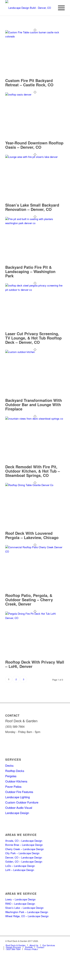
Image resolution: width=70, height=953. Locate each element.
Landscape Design (17, 813)
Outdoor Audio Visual (18, 807)
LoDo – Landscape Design (20, 866)
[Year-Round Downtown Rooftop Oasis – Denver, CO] (35, 94)
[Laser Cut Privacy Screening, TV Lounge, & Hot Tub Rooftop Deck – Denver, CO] (35, 290)
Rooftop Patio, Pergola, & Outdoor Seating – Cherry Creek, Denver (29, 599)
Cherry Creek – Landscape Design (24, 849)
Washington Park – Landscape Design (26, 912)
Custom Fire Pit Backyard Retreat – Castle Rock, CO (29, 83)
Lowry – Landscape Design (20, 899)
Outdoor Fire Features (19, 792)
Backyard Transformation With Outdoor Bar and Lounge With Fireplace (33, 404)
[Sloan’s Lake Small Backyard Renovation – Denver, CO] (35, 157)
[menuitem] (59, 8)
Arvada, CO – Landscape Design (23, 840)
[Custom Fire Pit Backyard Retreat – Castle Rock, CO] (35, 36)
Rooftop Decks (14, 771)
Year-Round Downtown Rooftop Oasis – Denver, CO (34, 145)
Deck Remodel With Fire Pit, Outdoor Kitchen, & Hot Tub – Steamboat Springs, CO (32, 471)
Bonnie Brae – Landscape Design (24, 845)
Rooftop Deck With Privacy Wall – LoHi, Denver (34, 664)
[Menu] (59, 8)
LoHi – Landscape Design (19, 870)
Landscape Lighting (17, 797)
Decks (9, 765)
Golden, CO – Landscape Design (23, 861)
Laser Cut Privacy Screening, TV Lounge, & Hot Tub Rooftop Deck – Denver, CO (33, 338)
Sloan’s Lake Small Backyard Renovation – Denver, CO (32, 207)
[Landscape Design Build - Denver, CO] (29, 8)
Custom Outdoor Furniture (21, 802)
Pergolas (11, 776)
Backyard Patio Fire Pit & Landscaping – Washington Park (30, 271)
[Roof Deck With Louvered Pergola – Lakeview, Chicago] (35, 485)
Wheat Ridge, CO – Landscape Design (27, 916)
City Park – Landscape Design (22, 853)
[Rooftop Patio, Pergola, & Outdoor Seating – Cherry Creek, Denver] (35, 551)
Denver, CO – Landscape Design (23, 857)
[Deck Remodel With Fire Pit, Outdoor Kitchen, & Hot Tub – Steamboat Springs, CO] (35, 418)
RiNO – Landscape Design (20, 903)
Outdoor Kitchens (16, 781)
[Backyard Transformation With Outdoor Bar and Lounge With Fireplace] (35, 352)
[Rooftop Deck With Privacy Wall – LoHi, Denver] (35, 618)
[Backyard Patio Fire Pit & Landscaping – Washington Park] (35, 223)
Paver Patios (13, 786)
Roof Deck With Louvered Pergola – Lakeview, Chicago (32, 535)
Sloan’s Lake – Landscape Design (24, 908)
